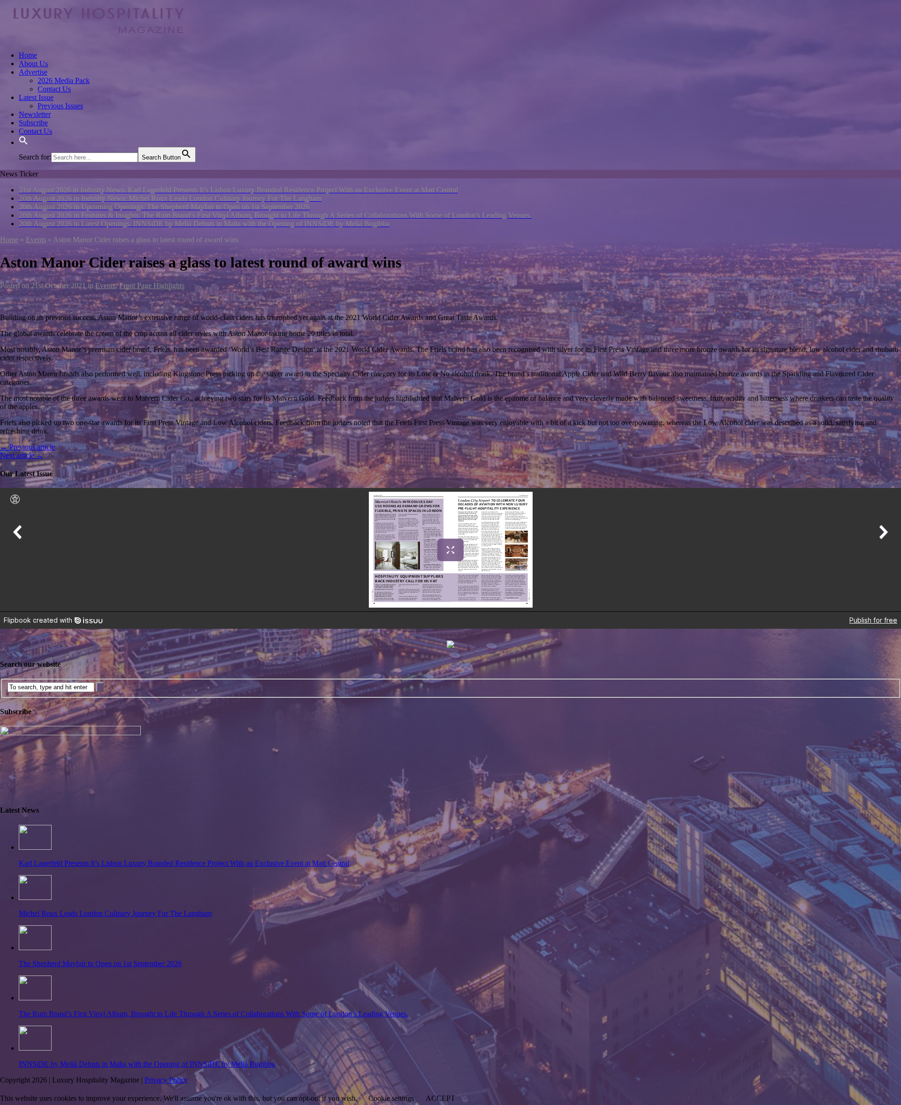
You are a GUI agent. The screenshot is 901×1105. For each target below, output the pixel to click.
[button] (23, 142)
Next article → (22, 455)
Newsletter (35, 114)
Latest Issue (36, 97)
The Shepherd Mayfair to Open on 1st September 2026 (100, 964)
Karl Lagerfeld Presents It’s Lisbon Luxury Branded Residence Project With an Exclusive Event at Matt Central (184, 863)
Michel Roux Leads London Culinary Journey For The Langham (115, 913)
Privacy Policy (166, 1080)
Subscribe (33, 123)
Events (105, 286)
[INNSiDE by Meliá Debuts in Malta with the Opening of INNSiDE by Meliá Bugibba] (35, 1048)
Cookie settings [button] (391, 1098)
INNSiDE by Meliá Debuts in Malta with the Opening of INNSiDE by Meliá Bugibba (147, 1064)
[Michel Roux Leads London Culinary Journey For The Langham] (35, 897)
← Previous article (27, 447)
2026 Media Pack (64, 80)
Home (28, 55)
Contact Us (54, 89)
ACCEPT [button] (440, 1098)
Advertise (33, 72)
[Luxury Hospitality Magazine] (98, 39)
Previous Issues (60, 106)
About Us (33, 64)
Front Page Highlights (151, 286)
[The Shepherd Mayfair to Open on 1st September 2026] (35, 948)
